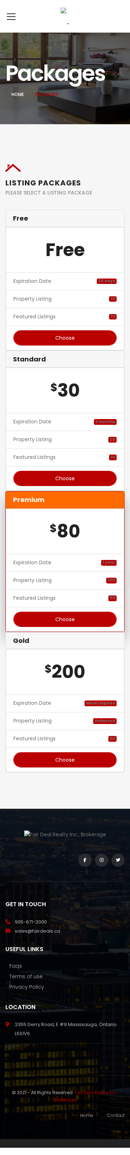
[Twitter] (118, 860)
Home (18, 94)
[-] (65, 16)
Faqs (15, 966)
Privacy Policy (26, 987)
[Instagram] (101, 860)
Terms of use (26, 976)
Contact (116, 1115)
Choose (65, 338)
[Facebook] (84, 860)
